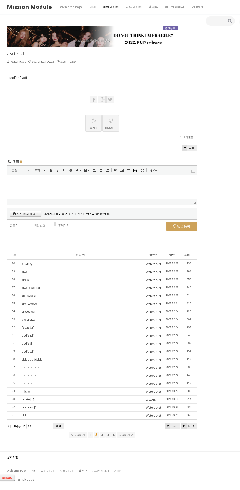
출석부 (153, 7)
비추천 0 (110, 128)
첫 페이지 (79, 434)
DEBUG (7, 477)
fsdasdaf (28, 328)
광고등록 (170, 28)
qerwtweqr (29, 296)
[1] (32, 399)
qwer (25, 272)
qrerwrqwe (29, 304)
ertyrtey (27, 264)
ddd (25, 415)
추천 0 (94, 128)
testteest (28, 407)
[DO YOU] (92, 46)
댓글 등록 (183, 226)
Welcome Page (71, 7)
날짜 (172, 255)
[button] (20, 170)
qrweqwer (29, 312)
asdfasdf (28, 351)
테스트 (26, 391)
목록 (191, 148)
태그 (191, 426)
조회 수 (188, 255)
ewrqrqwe (29, 320)
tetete (26, 399)
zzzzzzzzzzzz (30, 367)
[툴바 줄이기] (193, 171)
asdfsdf (15, 53)
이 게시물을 (186, 137)
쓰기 (174, 426)
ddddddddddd (32, 359)
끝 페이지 (125, 434)
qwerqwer (29, 288)
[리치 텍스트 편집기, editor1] (102, 187)
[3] (38, 288)
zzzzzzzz (27, 383)
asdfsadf (28, 336)
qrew (25, 280)
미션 (93, 7)
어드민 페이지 (174, 7)
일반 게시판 (111, 7)
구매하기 (197, 7)
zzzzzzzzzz (29, 375)
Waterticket (18, 62)
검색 (58, 426)
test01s (151, 400)
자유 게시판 (134, 7)
